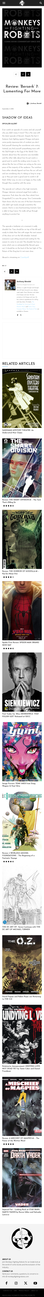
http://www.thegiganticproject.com (26, 284)
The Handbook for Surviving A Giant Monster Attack (26, 304)
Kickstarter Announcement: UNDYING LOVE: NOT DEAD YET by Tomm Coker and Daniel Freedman (21, 1068)
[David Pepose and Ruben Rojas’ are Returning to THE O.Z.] (22, 964)
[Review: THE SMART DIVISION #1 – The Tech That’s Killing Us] (22, 468)
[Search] (41, 3)
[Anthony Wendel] (27, 103)
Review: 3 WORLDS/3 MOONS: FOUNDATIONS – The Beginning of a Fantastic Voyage (18, 855)
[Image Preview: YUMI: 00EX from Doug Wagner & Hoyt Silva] (22, 751)
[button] (3, 3)
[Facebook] (23, 74)
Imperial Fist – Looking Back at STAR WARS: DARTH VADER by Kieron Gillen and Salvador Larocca (21, 1212)
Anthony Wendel (36, 103)
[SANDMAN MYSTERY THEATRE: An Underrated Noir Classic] (22, 398)
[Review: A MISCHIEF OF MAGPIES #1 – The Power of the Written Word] (22, 1106)
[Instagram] (16, 1284)
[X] (28, 74)
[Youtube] (35, 1284)
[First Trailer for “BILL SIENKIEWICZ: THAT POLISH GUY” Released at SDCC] (22, 682)
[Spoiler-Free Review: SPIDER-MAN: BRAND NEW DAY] (22, 610)
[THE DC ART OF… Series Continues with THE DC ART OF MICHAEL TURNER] (22, 895)
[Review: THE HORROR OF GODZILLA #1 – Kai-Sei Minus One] (22, 539)
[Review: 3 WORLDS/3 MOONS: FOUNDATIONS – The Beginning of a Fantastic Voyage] (22, 821)
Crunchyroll (24, 257)
